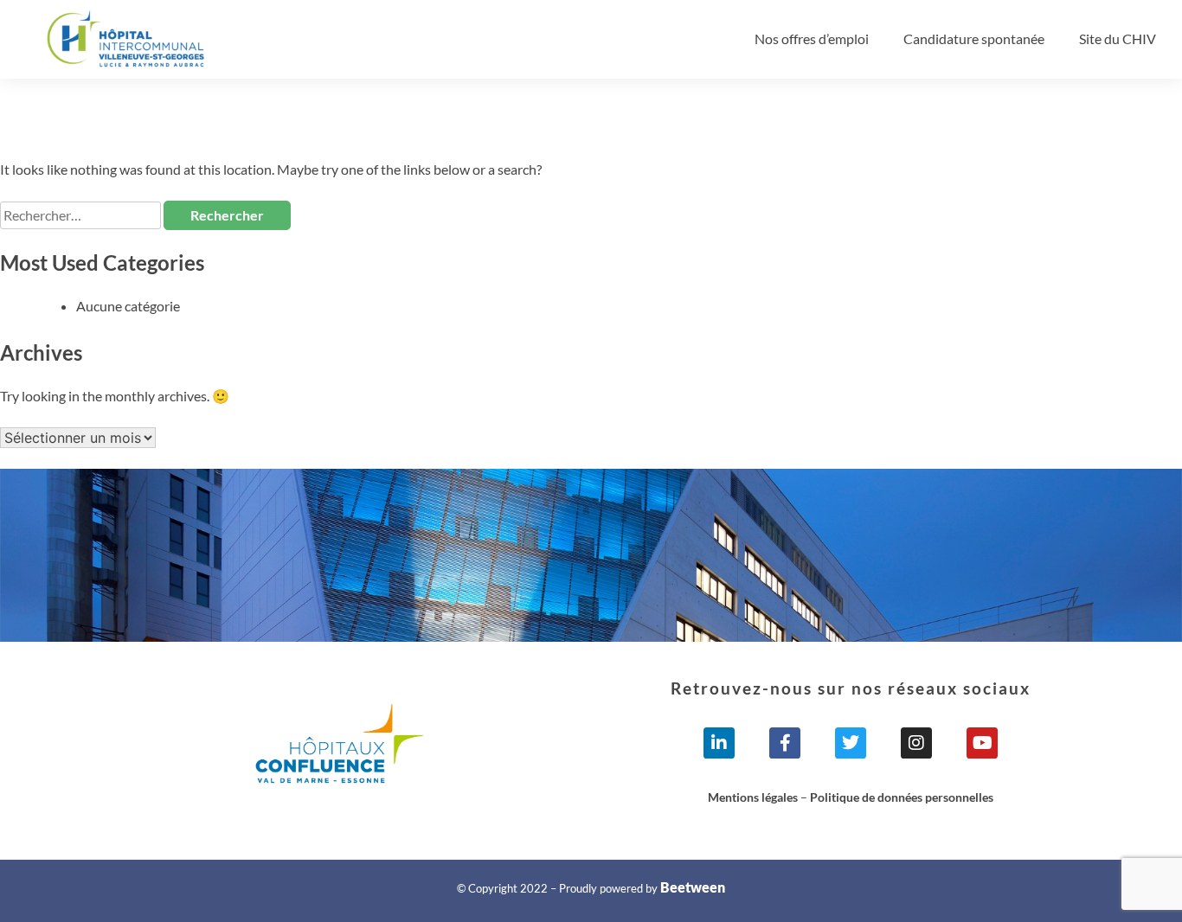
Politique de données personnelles (901, 797)
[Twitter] (850, 743)
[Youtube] (982, 743)
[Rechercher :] (82, 215)
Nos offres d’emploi (812, 38)
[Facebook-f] (784, 743)
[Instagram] (916, 743)
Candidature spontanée (973, 38)
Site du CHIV (1117, 38)
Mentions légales (753, 797)
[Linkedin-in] (719, 743)
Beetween (692, 887)
